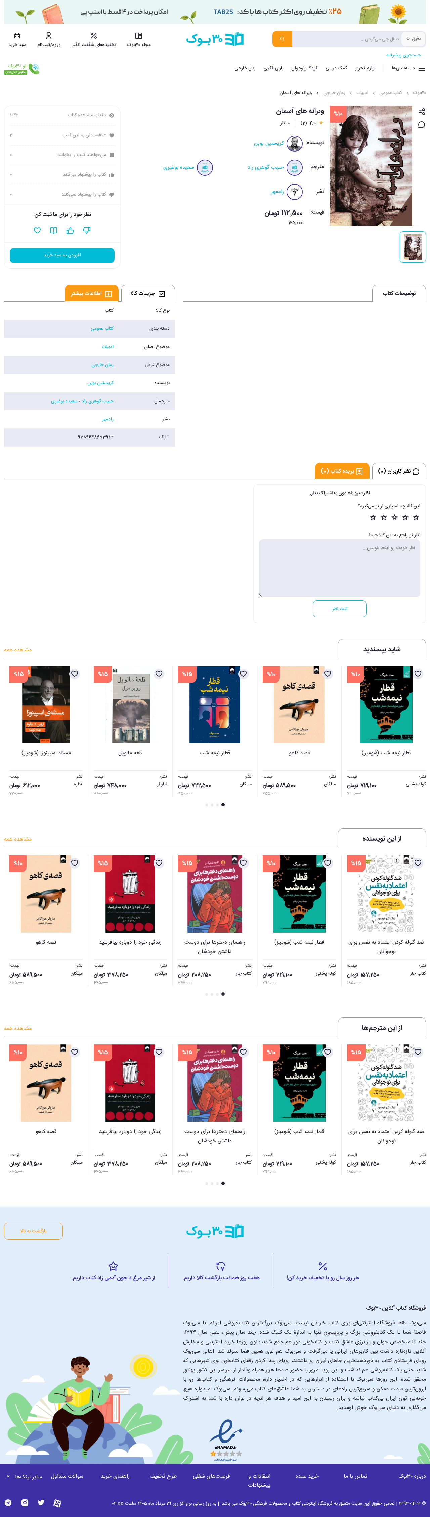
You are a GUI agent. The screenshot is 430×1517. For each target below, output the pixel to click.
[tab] (148, 293)
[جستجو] (282, 39)
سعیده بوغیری (178, 167)
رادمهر (277, 191)
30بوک (419, 93)
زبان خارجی (245, 68)
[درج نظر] (422, 125)
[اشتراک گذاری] (422, 112)
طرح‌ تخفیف (163, 1476)
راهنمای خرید (115, 1476)
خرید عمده (307, 1476)
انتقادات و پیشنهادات (259, 1481)
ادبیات (362, 93)
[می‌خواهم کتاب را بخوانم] (54, 231)
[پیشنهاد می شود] (70, 231)
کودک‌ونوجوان (304, 68)
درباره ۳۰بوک (412, 1476)
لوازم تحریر (365, 68)
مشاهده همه (18, 650)
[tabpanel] (89, 374)
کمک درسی (336, 68)
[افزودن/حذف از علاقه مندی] (418, 674)
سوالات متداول (67, 1476)
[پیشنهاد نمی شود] (87, 231)
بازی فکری (273, 68)
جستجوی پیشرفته (403, 55)
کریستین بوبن (269, 143)
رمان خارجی (334, 93)
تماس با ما (355, 1476)
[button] (12, 737)
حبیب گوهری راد (266, 167)
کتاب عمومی (390, 93)
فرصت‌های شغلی (211, 1476)
